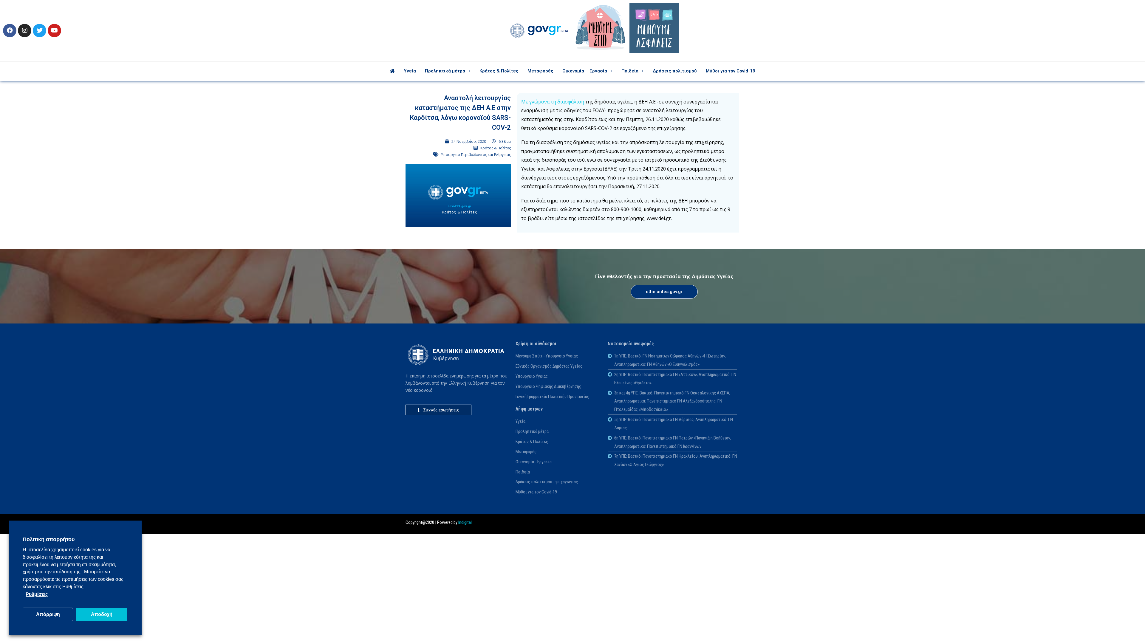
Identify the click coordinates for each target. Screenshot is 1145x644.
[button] (664, 292)
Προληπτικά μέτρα (445, 71)
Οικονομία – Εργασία (584, 71)
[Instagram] (24, 30)
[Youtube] (54, 30)
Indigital (465, 522)
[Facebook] (9, 30)
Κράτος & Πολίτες (499, 71)
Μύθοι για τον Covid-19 (730, 71)
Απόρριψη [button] (48, 614)
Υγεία (410, 71)
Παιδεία (629, 71)
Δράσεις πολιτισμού (675, 71)
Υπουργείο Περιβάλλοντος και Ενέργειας (476, 154)
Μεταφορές (540, 71)
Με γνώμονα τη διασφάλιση (552, 101)
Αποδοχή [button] (101, 614)
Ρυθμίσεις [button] (37, 594)
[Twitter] (39, 30)
